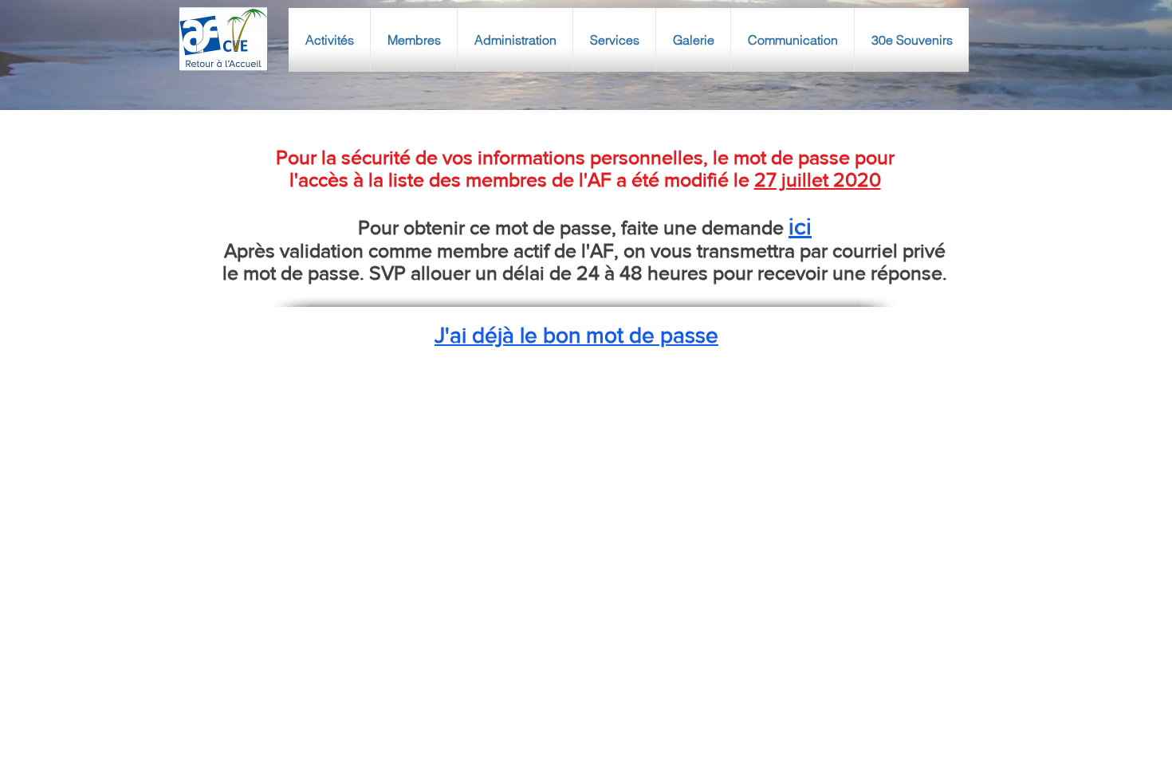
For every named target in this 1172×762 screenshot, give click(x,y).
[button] (329, 40)
